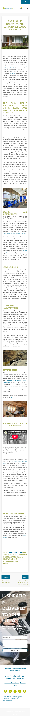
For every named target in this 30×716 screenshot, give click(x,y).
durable (12, 73)
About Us (8, 676)
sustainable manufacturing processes (14, 233)
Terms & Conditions (11, 683)
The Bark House (15, 552)
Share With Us (18, 676)
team (24, 168)
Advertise (20, 678)
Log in (15, 714)
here (12, 397)
